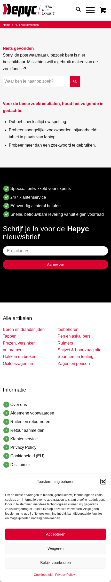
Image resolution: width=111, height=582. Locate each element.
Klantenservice (24, 439)
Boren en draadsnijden (24, 329)
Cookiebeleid (43, 575)
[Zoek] (76, 10)
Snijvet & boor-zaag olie (79, 350)
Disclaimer (20, 465)
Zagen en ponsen (74, 363)
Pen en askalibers (74, 336)
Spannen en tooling (75, 356)
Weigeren (55, 548)
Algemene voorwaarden (32, 413)
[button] (103, 481)
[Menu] (88, 10)
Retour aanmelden (27, 430)
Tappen (10, 336)
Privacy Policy (65, 575)
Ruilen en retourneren (30, 421)
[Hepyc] (45, 10)
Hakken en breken (19, 356)
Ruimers (65, 343)
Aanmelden (55, 264)
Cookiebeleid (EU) (27, 456)
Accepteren (55, 534)
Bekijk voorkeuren (55, 562)
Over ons (18, 404)
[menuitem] (76, 10)
